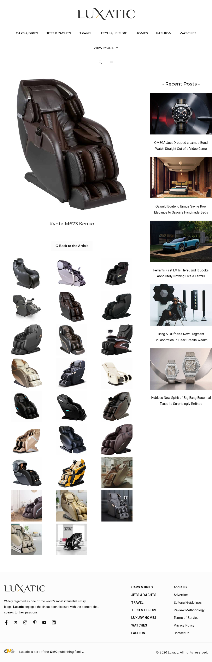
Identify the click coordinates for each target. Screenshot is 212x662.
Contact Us (181, 633)
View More (103, 48)
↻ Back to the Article (71, 246)
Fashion (163, 33)
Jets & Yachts (58, 33)
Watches (188, 33)
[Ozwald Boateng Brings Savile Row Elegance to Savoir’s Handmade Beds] (181, 178)
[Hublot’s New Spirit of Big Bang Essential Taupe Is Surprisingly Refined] (181, 370)
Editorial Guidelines (188, 603)
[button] (100, 62)
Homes (141, 33)
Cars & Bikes (27, 33)
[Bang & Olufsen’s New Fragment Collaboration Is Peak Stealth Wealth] (181, 306)
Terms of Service (186, 618)
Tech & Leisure (113, 33)
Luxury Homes (143, 618)
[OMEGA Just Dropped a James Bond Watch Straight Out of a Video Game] (181, 115)
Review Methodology (189, 610)
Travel (85, 33)
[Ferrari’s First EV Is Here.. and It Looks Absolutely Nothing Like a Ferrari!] (181, 242)
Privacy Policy (184, 625)
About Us (180, 587)
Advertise (181, 595)
